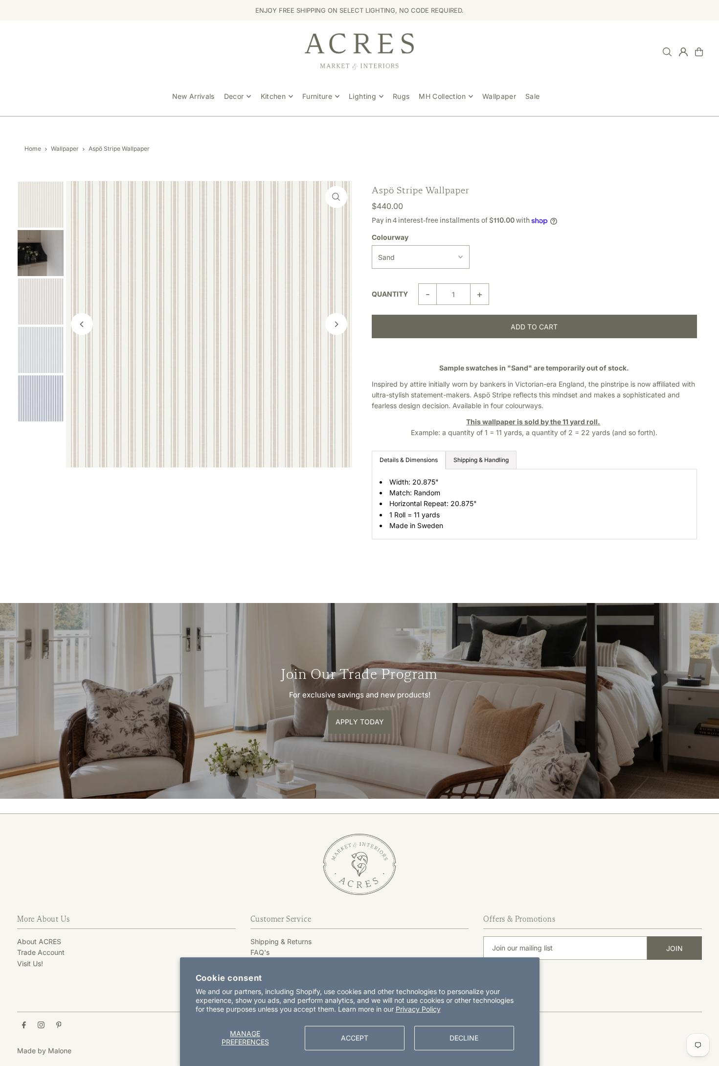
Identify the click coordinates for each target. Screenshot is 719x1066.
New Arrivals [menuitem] (193, 96)
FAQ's (260, 952)
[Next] (336, 324)
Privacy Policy (418, 1009)
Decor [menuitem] (234, 96)
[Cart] (699, 51)
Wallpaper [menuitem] (499, 96)
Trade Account (41, 952)
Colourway (390, 237)
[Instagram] (41, 1025)
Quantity (390, 294)
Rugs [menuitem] (401, 96)
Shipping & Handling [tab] (481, 459)
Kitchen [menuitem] (273, 96)
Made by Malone (44, 1050)
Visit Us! (30, 963)
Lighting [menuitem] (362, 96)
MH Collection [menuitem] (442, 96)
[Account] (683, 51)
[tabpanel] (534, 504)
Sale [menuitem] (532, 96)
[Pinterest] (59, 1025)
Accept (354, 1038)
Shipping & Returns (281, 941)
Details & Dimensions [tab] (409, 459)
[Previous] (82, 324)
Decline (463, 1038)
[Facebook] (24, 1025)
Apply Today (360, 722)
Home (32, 148)
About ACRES (39, 941)
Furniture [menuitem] (317, 96)
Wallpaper (65, 148)
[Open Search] (667, 51)
